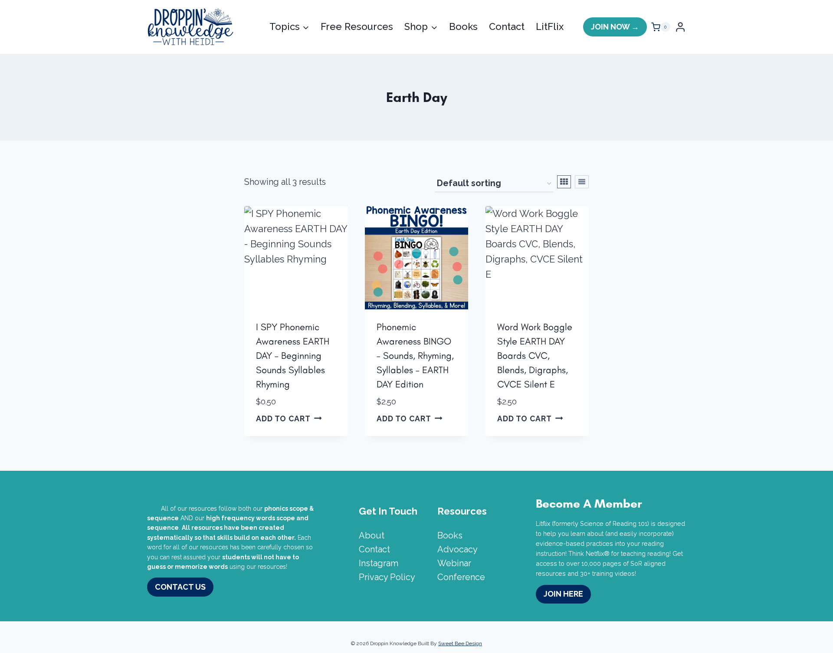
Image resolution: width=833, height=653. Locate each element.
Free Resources (357, 26)
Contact (507, 26)
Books (463, 26)
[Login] (680, 27)
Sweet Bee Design (460, 643)
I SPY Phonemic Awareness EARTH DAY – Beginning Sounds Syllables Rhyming (292, 355)
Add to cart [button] (283, 418)
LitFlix (550, 26)
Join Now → (615, 26)
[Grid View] (564, 181)
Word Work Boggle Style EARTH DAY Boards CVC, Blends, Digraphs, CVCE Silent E (534, 355)
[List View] (582, 181)
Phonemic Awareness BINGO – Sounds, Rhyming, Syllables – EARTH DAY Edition (415, 355)
